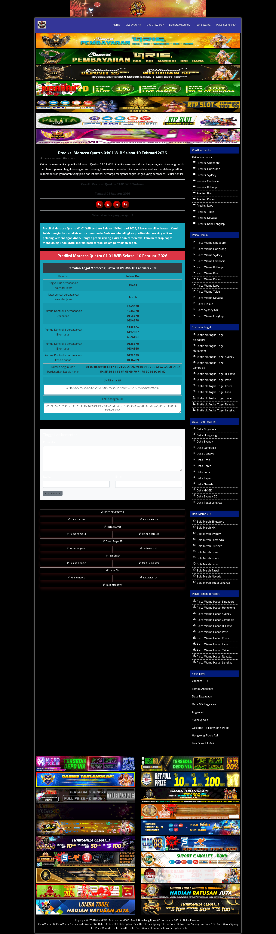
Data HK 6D (204, 490)
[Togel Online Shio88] (190, 891)
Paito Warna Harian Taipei (212, 650)
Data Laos (203, 472)
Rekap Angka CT (77, 534)
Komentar (71, 158)
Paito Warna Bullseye (210, 267)
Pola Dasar (114, 556)
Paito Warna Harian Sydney (213, 613)
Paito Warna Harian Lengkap (214, 662)
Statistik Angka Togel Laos (213, 392)
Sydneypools (200, 720)
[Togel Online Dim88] (138, 57)
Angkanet (198, 712)
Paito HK (45, 164)
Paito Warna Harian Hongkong (215, 607)
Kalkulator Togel (114, 585)
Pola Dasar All (150, 548)
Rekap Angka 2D (114, 541)
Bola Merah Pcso (207, 552)
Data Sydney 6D (206, 496)
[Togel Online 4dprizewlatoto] (85, 875)
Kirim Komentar (53, 493)
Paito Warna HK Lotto (106, 928)
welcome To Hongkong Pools (210, 727)
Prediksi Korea (205, 199)
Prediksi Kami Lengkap (210, 224)
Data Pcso (203, 460)
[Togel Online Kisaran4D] (138, 88)
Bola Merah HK (206, 527)
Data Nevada (204, 484)
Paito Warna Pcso (207, 273)
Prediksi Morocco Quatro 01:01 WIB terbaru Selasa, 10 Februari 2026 (89, 228)
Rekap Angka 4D (77, 548)
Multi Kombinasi (150, 563)
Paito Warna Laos (207, 285)
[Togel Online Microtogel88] (85, 763)
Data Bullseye (205, 453)
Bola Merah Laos (207, 564)
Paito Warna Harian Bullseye (214, 626)
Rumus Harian (150, 519)
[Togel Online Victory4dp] (85, 779)
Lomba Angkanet (202, 688)
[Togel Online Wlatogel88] (85, 859)
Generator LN (77, 519)
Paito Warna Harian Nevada (214, 656)
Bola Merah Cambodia (210, 540)
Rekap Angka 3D (150, 534)
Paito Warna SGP (88, 924)
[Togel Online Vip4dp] (190, 795)
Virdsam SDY (200, 681)
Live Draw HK (133, 24)
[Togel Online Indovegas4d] (190, 907)
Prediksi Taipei (205, 211)
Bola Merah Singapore (210, 521)
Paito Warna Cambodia (210, 261)
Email (118, 476)
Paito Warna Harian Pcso (212, 632)
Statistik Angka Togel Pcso (213, 379)
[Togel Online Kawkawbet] (85, 795)
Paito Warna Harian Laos (212, 644)
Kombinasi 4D (77, 577)
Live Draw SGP (155, 24)
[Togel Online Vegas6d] (85, 811)
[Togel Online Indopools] (190, 875)
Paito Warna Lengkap (210, 316)
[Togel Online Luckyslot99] (190, 779)
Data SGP (113, 924)
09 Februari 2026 (51, 158)
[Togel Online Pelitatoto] (138, 120)
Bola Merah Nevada (208, 576)
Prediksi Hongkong (208, 168)
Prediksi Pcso (204, 193)
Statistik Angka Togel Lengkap (215, 410)
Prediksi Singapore (208, 162)
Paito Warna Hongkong (211, 248)
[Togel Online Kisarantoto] (138, 104)
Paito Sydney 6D (226, 24)
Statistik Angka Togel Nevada (215, 404)
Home (116, 24)
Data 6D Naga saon (204, 704)
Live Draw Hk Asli (203, 743)
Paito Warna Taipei (208, 291)
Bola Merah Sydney (208, 533)
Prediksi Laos (204, 205)
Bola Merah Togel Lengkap (213, 582)
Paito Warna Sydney (209, 255)
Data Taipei (203, 478)
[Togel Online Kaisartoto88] (85, 891)
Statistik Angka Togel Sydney (215, 356)
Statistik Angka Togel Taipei (214, 398)
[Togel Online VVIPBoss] (138, 41)
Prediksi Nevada (206, 217)
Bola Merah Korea (207, 558)
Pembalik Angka (77, 563)
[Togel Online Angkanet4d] (190, 859)
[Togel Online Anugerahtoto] (190, 827)
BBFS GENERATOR (114, 512)
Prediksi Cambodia (207, 181)
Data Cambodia (206, 447)
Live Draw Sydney (179, 24)
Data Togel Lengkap (209, 502)
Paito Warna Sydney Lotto (174, 928)
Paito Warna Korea (208, 279)
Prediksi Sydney (206, 175)
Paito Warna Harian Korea (212, 638)
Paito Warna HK (202, 157)
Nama (47, 476)
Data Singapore (206, 429)
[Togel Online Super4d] (138, 72)
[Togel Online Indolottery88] (190, 843)
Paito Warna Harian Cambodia (215, 619)
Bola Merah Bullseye (209, 546)
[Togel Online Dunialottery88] (190, 811)
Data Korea (203, 466)
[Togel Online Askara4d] (85, 827)
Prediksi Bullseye (207, 187)
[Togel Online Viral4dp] (138, 136)
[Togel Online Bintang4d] (85, 843)
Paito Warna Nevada (209, 297)
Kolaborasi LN (150, 577)
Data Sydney (204, 441)
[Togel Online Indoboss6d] (190, 763)
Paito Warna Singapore (211, 242)
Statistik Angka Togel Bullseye (215, 374)
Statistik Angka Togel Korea (214, 386)
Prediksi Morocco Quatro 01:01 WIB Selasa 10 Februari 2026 (112, 153)
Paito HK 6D (204, 303)
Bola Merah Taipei (207, 570)
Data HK (102, 924)
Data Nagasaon (202, 696)
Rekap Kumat (114, 527)
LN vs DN (114, 570)
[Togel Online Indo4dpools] (85, 907)
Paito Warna (203, 24)
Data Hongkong (206, 435)
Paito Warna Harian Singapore (215, 601)
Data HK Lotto (127, 928)
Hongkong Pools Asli (205, 735)
